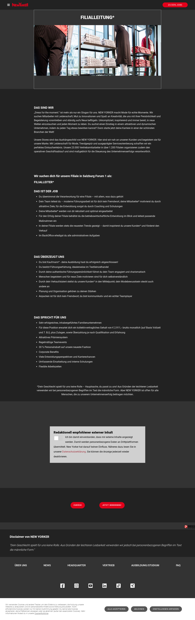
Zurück (78, 505)
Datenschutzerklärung (74, 451)
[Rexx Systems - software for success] (189, 526)
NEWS (47, 565)
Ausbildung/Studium (145, 565)
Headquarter (76, 565)
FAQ (178, 565)
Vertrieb (109, 565)
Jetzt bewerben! (112, 505)
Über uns (21, 565)
